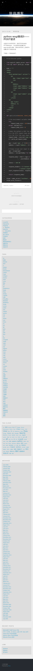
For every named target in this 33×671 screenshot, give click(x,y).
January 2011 (6, 585)
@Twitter (5, 652)
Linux (4, 281)
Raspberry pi (6, 288)
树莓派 (5, 391)
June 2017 (5, 489)
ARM (4, 260)
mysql (4, 341)
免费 (4, 375)
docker (4, 318)
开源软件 (5, 236)
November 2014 (7, 519)
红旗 (4, 403)
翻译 (4, 408)
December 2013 (7, 537)
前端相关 (5, 233)
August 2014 (6, 525)
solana (4, 359)
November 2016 (7, 495)
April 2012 (5, 562)
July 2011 (5, 576)
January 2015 (6, 516)
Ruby (4, 292)
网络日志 (5, 245)
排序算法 (5, 385)
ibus (4, 334)
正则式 (5, 393)
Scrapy (5, 293)
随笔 (4, 416)
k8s (4, 338)
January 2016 (6, 505)
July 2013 (5, 544)
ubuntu (5, 362)
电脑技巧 (5, 398)
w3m (4, 368)
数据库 (5, 240)
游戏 (4, 396)
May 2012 (5, 560)
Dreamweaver (6, 271)
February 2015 (6, 514)
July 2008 (5, 619)
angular (5, 311)
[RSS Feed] (26, 2)
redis (4, 354)
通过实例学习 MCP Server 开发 (11, 630)
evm (4, 320)
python (11, 185)
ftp (3, 324)
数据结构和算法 (7, 241)
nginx (4, 343)
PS (4, 285)
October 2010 (6, 590)
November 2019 (7, 482)
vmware (5, 366)
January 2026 (6, 468)
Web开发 (16, 31)
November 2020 (7, 475)
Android (5, 262)
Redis (4, 290)
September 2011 (7, 573)
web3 (4, 370)
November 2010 (7, 588)
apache (5, 313)
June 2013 (5, 546)
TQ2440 (5, 295)
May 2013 (5, 548)
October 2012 (6, 553)
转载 (4, 414)
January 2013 (6, 551)
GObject (5, 276)
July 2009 (5, 613)
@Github (5, 648)
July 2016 (5, 498)
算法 (4, 401)
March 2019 (6, 486)
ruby (4, 355)
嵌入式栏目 (6, 234)
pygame (5, 348)
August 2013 (6, 542)
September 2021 (7, 472)
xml (4, 373)
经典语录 (5, 405)
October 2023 (6, 470)
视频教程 (5, 410)
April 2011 (5, 580)
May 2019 (5, 484)
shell (4, 357)
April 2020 (5, 479)
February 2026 (6, 466)
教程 (4, 238)
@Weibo (5, 650)
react (4, 352)
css (4, 316)
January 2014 (6, 535)
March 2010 (6, 603)
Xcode (4, 304)
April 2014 (5, 532)
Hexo (9, 666)
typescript (5, 361)
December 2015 (7, 507)
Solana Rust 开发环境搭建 (9, 633)
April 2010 (5, 601)
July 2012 (5, 558)
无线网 (5, 389)
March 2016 (6, 504)
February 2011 (6, 583)
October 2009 (6, 608)
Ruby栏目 (5, 226)
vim (4, 364)
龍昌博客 (16, 13)
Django (5, 267)
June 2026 (5, 465)
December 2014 (7, 518)
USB (4, 297)
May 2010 (5, 599)
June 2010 (5, 597)
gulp (4, 332)
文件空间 (5, 387)
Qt (3, 286)
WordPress (6, 302)
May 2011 (5, 578)
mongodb (5, 339)
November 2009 (7, 606)
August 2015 (6, 509)
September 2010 (7, 592)
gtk (4, 331)
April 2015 (5, 512)
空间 (4, 400)
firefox (4, 322)
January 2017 (6, 493)
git (3, 327)
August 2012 (6, 557)
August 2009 (6, 611)
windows (5, 371)
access (5, 306)
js (3, 336)
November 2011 (7, 569)
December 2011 (7, 567)
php (4, 347)
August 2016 (6, 496)
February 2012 (6, 565)
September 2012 (7, 555)
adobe (4, 308)
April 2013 (5, 550)
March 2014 (6, 534)
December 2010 (7, 587)
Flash (4, 274)
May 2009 (5, 615)
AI (3, 258)
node (4, 345)
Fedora (5, 272)
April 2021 (5, 473)
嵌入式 (5, 382)
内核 (4, 377)
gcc (4, 325)
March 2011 (6, 581)
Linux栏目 (5, 222)
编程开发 (5, 243)
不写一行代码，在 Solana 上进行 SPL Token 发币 (15, 632)
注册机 (5, 394)
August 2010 (6, 594)
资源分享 (5, 247)
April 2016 (5, 502)
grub (4, 329)
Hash (4, 279)
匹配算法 (5, 378)
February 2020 (6, 481)
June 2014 (5, 528)
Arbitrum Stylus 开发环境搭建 (10, 635)
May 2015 (5, 511)
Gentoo (5, 278)
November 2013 (7, 539)
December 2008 (7, 617)
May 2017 (5, 491)
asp (4, 315)
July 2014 (5, 527)
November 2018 (7, 488)
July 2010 (5, 596)
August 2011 (6, 574)
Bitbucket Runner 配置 (8, 637)
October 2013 (6, 541)
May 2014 (5, 530)
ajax (4, 309)
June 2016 (5, 500)
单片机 (5, 380)
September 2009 (7, 610)
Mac (4, 283)
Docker (5, 269)
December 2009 (7, 604)
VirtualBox (5, 299)
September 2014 (7, 523)
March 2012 (6, 564)
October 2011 (6, 571)
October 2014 (6, 521)
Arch (4, 263)
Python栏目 (6, 224)
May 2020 (5, 477)
